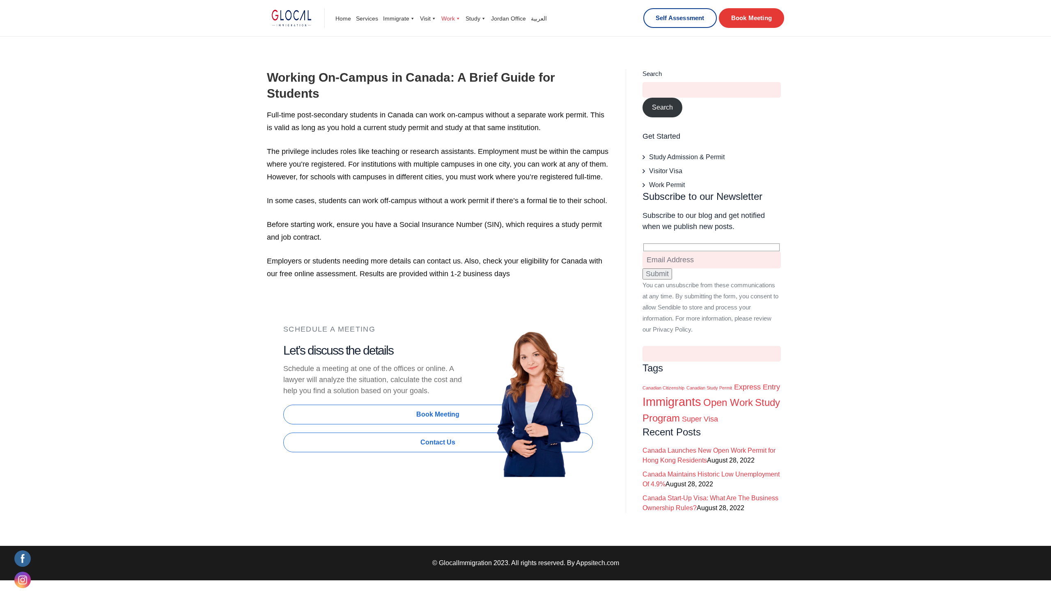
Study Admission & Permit (687, 156)
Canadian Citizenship (663, 387)
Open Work (728, 402)
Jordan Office (508, 18)
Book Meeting (751, 17)
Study (473, 18)
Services (367, 18)
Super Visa (700, 419)
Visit (425, 18)
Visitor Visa (665, 170)
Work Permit (667, 184)
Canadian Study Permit (709, 387)
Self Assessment (680, 17)
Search (652, 73)
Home (343, 18)
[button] (438, 414)
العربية (539, 18)
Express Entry (757, 387)
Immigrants (672, 401)
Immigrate (396, 18)
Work (448, 18)
